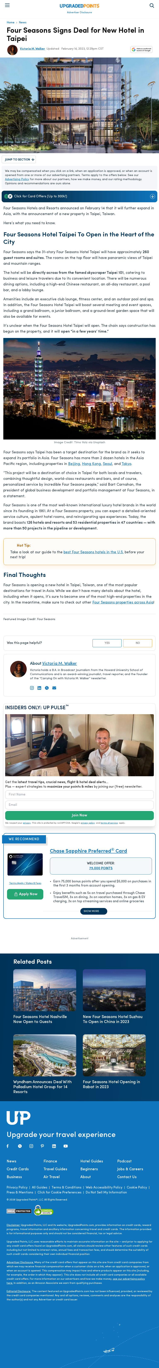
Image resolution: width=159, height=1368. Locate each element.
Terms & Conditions (66, 1187)
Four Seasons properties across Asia (122, 603)
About (85, 1177)
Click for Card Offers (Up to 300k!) (40, 196)
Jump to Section (17, 159)
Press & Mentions (20, 1192)
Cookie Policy (137, 1187)
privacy (27, 823)
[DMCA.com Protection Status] (19, 1211)
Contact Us (127, 1177)
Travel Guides (55, 1169)
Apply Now (28, 894)
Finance (50, 1161)
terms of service (109, 823)
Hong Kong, (92, 464)
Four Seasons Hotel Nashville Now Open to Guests (40, 1019)
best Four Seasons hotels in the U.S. (94, 552)
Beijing (74, 464)
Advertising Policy (17, 179)
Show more (91, 911)
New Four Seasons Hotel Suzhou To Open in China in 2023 (112, 1019)
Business (14, 1177)
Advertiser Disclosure (79, 12)
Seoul (107, 464)
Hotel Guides (91, 1161)
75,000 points (101, 868)
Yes (107, 643)
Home (10, 22)
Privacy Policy (17, 1187)
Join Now (79, 815)
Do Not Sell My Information (106, 1192)
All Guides (39, 1187)
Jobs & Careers (130, 1169)
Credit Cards (18, 1169)
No (138, 643)
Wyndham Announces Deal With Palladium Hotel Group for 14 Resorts (42, 1087)
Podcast (124, 1161)
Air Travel (51, 1177)
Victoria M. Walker (32, 48)
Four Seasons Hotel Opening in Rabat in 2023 (111, 1084)
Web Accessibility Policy (104, 1187)
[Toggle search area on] (152, 5)
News (22, 22)
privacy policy (88, 823)
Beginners (89, 1169)
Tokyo (126, 464)
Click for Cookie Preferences (59, 1192)
